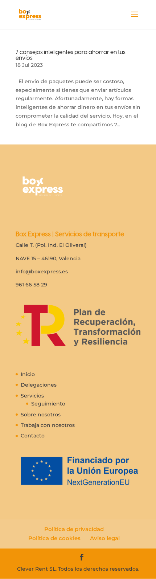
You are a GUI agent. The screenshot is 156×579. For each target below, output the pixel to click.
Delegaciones (39, 385)
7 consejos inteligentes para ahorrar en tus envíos (71, 55)
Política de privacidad (74, 529)
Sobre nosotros (41, 414)
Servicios (32, 395)
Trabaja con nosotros (48, 425)
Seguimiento (48, 403)
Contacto (33, 435)
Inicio (28, 374)
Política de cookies (54, 538)
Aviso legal (105, 538)
